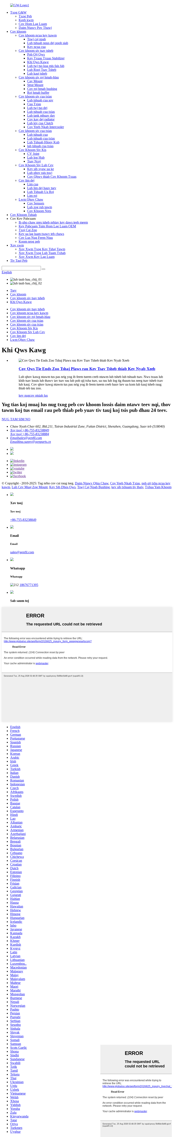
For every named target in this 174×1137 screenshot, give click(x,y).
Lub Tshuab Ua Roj (40, 192)
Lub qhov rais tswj (39, 173)
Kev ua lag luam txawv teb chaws (41, 234)
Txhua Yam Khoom (158, 487)
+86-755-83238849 (23, 520)
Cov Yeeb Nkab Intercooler (45, 127)
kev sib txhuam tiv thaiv (127, 487)
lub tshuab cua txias (40, 146)
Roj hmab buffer (38, 92)
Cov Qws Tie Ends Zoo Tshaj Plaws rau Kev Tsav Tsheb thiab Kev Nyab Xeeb (87, 368)
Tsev (13, 290)
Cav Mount (34, 81)
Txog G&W (18, 12)
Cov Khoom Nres (39, 211)
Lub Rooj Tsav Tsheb (41, 69)
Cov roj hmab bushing (42, 89)
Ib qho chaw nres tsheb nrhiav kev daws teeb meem (53, 222)
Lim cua (32, 184)
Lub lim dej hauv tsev (41, 188)
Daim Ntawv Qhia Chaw (91, 483)
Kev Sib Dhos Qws (62, 487)
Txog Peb (25, 16)
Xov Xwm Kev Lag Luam (37, 257)
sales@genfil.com (22, 552)
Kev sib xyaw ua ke (40, 169)
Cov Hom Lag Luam (33, 24)
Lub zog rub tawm (39, 207)
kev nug (24, 395)
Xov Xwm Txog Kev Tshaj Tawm (42, 249)
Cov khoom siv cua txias (35, 96)
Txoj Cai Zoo (28, 230)
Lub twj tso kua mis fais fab (45, 66)
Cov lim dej (26, 180)
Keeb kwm (26, 20)
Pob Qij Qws (36, 54)
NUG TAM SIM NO (16, 419)
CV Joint (33, 153)
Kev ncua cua (36, 47)
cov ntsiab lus (38, 395)
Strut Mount (35, 85)
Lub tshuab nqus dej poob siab (47, 43)
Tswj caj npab (36, 39)
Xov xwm (17, 245)
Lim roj (32, 195)
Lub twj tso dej (37, 108)
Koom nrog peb (29, 241)
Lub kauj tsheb (37, 73)
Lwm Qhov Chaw (31, 199)
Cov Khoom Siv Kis (32, 150)
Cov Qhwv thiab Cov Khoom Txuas (51, 176)
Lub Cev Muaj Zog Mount (30, 487)
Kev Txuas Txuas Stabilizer (46, 58)
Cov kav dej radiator (41, 119)
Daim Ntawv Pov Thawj (35, 27)
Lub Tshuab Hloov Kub (43, 142)
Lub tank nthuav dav (41, 115)
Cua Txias (34, 104)
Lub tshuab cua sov (40, 100)
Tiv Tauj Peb (18, 260)
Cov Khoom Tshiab (23, 215)
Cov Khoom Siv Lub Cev (36, 165)
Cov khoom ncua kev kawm (38, 35)
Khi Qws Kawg (38, 62)
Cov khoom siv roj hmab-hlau (39, 77)
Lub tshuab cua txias (41, 111)
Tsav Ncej (34, 161)
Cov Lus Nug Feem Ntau (36, 237)
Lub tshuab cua (37, 134)
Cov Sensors (35, 203)
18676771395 (29, 585)
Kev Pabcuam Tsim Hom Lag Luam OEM (47, 226)
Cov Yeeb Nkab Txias (125, 483)
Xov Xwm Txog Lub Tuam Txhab (42, 253)
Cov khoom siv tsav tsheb (36, 50)
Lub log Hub (36, 157)
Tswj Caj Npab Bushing (93, 487)
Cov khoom (18, 31)
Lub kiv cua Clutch (40, 123)
